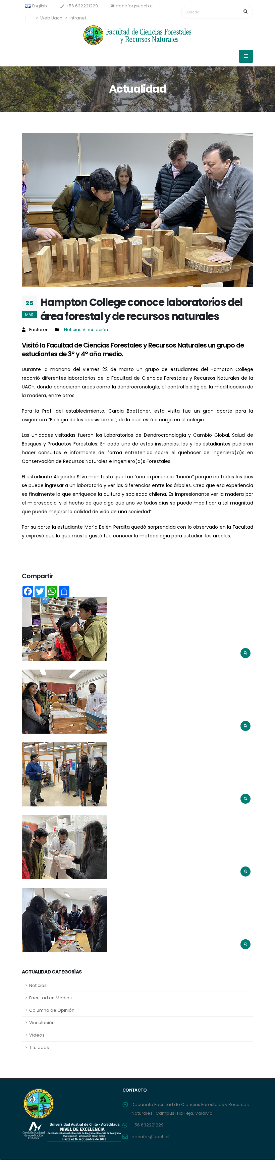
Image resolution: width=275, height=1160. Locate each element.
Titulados (39, 1047)
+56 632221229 (147, 1125)
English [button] (39, 6)
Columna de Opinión (51, 1010)
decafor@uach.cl (135, 6)
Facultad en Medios (50, 998)
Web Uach (50, 18)
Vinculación (95, 329)
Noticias (73, 329)
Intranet (77, 18)
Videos (37, 1035)
